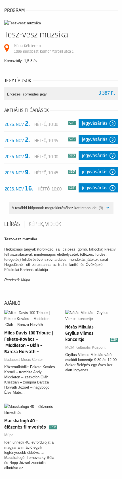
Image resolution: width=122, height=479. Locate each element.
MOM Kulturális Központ (85, 347)
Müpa (8, 435)
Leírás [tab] (12, 224)
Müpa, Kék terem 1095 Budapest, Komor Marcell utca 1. (44, 49)
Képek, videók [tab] (45, 224)
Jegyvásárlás (95, 123)
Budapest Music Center (23, 359)
